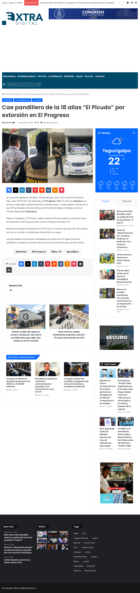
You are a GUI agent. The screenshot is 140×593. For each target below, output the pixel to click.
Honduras (77, 552)
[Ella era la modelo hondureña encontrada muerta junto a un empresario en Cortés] (107, 293)
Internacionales (27, 76)
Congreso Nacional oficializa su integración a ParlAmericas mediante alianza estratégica (77, 3)
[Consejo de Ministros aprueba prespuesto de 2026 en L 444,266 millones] (18, 369)
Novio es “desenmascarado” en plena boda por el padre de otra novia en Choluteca (125, 239)
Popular (106, 201)
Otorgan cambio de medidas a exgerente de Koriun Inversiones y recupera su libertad (76, 382)
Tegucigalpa (78, 566)
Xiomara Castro (90, 571)
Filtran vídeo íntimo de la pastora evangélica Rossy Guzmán (124, 276)
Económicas (55, 76)
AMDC (76, 533)
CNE (84, 533)
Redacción (8, 123)
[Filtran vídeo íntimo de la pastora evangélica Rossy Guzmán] (107, 274)
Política (42, 76)
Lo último (25, 94)
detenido (22, 251)
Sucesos (100, 76)
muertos (94, 557)
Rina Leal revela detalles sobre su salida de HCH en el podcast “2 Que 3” (125, 217)
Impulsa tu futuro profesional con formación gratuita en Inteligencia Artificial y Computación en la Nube (108, 392)
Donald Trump (89, 543)
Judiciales (8, 100)
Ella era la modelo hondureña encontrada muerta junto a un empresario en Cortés (124, 298)
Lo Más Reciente (22, 100)
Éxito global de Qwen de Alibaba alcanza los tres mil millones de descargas (107, 437)
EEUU (76, 547)
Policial (88, 76)
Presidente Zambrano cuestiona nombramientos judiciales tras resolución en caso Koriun (46, 385)
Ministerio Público (80, 557)
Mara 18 (57, 251)
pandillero (73, 251)
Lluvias (87, 552)
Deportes (69, 76)
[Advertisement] (70, 52)
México (76, 561)
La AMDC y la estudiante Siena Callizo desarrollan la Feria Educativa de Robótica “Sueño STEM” (125, 437)
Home (6, 94)
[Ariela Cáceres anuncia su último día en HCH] (107, 258)
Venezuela (91, 566)
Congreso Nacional (81, 538)
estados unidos (87, 547)
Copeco (95, 538)
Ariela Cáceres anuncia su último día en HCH (124, 259)
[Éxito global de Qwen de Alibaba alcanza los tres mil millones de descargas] (108, 421)
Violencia (77, 571)
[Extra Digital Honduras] (23, 18)
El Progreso (39, 251)
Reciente (127, 201)
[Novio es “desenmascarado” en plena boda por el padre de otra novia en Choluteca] (107, 234)
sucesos (86, 561)
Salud (79, 76)
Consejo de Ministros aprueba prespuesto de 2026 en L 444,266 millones (18, 382)
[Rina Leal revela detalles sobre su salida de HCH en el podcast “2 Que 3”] (107, 215)
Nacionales (9, 76)
